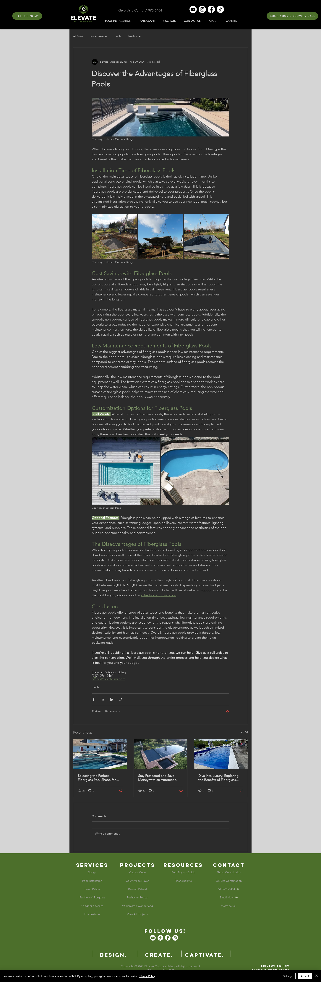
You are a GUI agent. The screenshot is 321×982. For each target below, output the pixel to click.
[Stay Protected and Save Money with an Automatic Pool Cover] (160, 754)
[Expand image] (114, 236)
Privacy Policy (147, 976)
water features (98, 36)
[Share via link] (121, 699)
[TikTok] (220, 9)
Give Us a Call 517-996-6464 (140, 10)
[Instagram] (202, 9)
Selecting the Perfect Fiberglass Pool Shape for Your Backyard (97, 778)
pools (118, 36)
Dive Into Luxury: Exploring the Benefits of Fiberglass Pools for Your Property (218, 778)
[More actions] (227, 62)
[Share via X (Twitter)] (102, 699)
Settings (287, 976)
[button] (27, 16)
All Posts (78, 36)
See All (244, 732)
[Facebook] (211, 9)
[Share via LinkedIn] (112, 699)
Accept (305, 976)
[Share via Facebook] (93, 699)
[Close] (316, 976)
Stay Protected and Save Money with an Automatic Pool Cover (157, 778)
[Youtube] (193, 9)
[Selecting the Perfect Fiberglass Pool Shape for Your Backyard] (100, 754)
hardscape (134, 36)
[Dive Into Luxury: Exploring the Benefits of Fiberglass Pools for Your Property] (221, 754)
